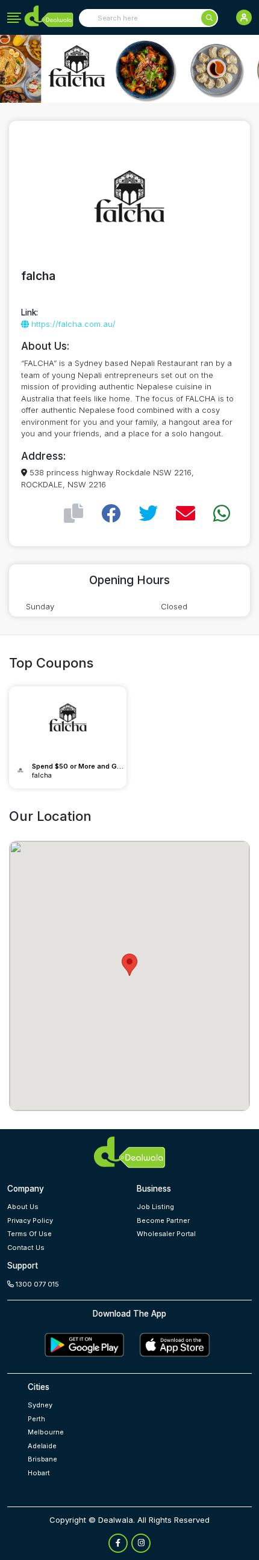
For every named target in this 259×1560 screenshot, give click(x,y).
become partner (163, 1220)
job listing (155, 1206)
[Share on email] (185, 513)
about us (23, 1206)
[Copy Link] (73, 513)
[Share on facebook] (110, 513)
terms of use (29, 1233)
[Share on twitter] (148, 513)
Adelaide (42, 1446)
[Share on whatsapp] (221, 513)
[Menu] (14, 18)
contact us (26, 1247)
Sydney (40, 1405)
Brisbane (42, 1459)
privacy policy (30, 1220)
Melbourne (46, 1432)
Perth (36, 1419)
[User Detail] (244, 17)
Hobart (39, 1473)
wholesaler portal (166, 1233)
